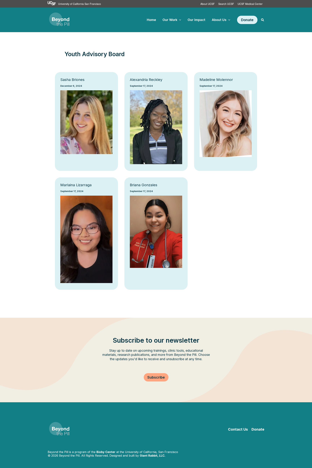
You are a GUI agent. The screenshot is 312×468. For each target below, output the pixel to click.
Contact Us (238, 429)
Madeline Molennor (216, 79)
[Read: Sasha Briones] (86, 122)
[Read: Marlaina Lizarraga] (86, 239)
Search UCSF (226, 4)
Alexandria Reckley (146, 79)
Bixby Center (105, 452)
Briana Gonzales (143, 185)
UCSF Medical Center (250, 4)
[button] (179, 20)
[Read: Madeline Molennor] (226, 123)
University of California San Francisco (79, 4)
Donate (258, 429)
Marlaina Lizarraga (76, 185)
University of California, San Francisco (151, 452)
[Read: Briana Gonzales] (156, 231)
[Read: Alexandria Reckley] (156, 127)
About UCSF (207, 4)
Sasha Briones (72, 79)
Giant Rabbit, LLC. (152, 455)
